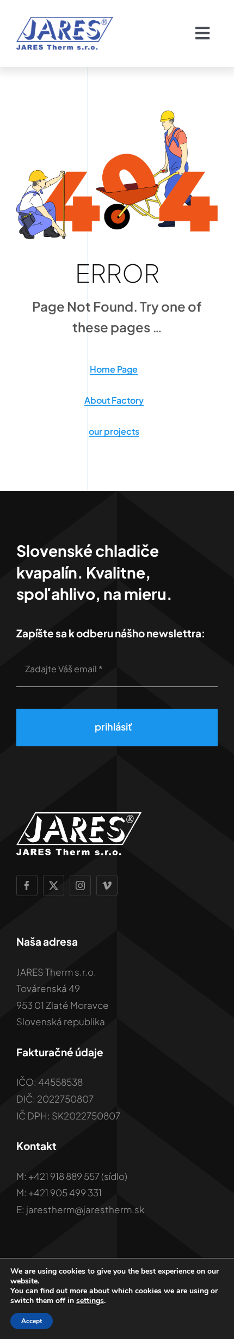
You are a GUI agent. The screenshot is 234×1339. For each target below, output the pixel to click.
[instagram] (80, 885)
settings (90, 1301)
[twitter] (53, 885)
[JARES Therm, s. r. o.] (64, 21)
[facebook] (27, 885)
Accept (31, 1321)
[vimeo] (107, 885)
